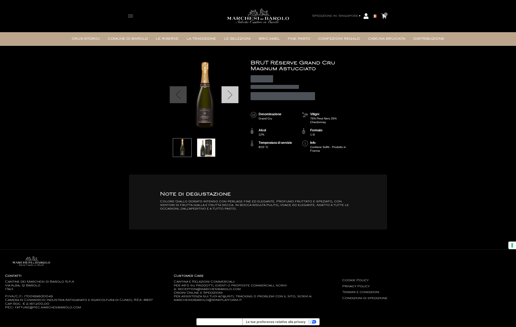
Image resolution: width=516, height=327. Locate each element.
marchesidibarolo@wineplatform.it (208, 300)
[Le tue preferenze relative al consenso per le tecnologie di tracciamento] (512, 245)
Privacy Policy (356, 286)
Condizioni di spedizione (364, 298)
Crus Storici (86, 38)
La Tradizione (201, 38)
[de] (375, 11)
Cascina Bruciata (387, 38)
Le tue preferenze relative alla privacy (276, 322)
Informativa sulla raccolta (219, 322)
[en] (375, 7)
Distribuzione (428, 38)
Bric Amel (269, 38)
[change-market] (336, 16)
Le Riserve (167, 38)
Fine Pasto (299, 38)
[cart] (384, 16)
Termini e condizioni (360, 292)
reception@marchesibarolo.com (209, 289)
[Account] (366, 16)
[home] (258, 16)
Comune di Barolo (128, 38)
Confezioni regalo (339, 38)
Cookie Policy (355, 280)
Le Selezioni (237, 38)
